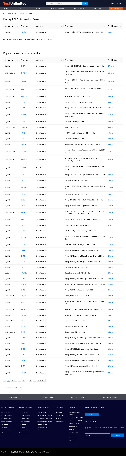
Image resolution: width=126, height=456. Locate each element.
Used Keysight (4, 424)
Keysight (22, 13)
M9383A (23, 284)
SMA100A (24, 127)
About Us (71, 429)
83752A (23, 315)
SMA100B (24, 159)
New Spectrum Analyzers (25, 415)
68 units (110, 108)
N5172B (23, 238)
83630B (23, 302)
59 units (110, 122)
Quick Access (72, 435)
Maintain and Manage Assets (74, 413)
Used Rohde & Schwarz (6, 430)
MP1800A (24, 273)
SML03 (23, 321)
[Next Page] (34, 380)
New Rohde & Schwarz (24, 430)
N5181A (23, 133)
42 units (110, 151)
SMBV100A (24, 96)
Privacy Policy (72, 441)
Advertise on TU (73, 426)
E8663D (23, 175)
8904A (23, 206)
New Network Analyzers (24, 418)
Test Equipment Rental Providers (45, 418)
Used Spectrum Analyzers (7, 415)
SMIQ (22, 89)
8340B (23, 355)
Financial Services (73, 432)
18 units (110, 273)
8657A (23, 366)
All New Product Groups (24, 421)
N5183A (23, 144)
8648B (23, 279)
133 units (111, 81)
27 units (110, 187)
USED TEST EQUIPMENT (8, 407)
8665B (23, 225)
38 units (110, 159)
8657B (23, 256)
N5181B (23, 168)
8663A (23, 245)
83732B (23, 349)
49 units (110, 127)
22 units (110, 219)
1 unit (110, 32)
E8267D (23, 108)
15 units (110, 290)
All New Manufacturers (24, 433)
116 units (111, 89)
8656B (23, 343)
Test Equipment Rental (16, 397)
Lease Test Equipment (47, 397)
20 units (110, 250)
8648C (23, 290)
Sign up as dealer (41, 412)
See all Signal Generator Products (13, 387)
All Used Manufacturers (6, 433)
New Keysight (22, 424)
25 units (110, 212)
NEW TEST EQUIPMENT (26, 407)
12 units (110, 373)
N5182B (23, 81)
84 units (110, 96)
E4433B (23, 139)
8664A (23, 250)
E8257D (23, 66)
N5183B (23, 115)
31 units (110, 168)
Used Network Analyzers (6, 418)
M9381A (23, 219)
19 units (110, 262)
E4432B (23, 122)
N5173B (23, 373)
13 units (110, 349)
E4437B (23, 180)
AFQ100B (23, 295)
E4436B (23, 194)
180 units (111, 73)
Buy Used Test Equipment (78, 397)
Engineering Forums (74, 423)
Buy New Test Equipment (110, 397)
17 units (110, 284)
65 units (110, 115)
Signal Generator (12, 13)
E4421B (23, 267)
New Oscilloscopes (23, 412)
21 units (110, 231)
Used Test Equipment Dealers (44, 415)
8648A (23, 338)
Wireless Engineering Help (75, 420)
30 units (110, 175)
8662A (23, 360)
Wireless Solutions (60, 421)
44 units (110, 144)
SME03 (23, 332)
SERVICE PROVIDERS (43, 407)
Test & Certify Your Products (76, 417)
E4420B (23, 326)
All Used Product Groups (6, 421)
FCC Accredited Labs (42, 430)
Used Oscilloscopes (5, 412)
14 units (110, 295)
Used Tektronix (4, 427)
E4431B (23, 200)
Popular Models (73, 438)
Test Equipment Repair (42, 427)
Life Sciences (59, 418)
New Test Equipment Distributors (45, 421)
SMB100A (24, 212)
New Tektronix (22, 427)
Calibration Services (42, 424)
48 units (110, 133)
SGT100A (24, 309)
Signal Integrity (59, 412)
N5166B (23, 32)
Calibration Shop (59, 415)
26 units (110, 194)
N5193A (23, 231)
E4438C (23, 102)
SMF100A (24, 151)
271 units (111, 66)
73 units (110, 102)
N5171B (23, 187)
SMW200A (24, 73)
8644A (23, 262)
